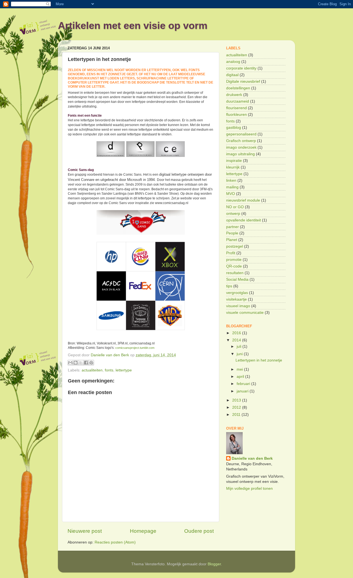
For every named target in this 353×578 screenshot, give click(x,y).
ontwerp (233, 214)
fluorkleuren (236, 115)
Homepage (143, 531)
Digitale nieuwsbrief (243, 81)
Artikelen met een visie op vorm (132, 25)
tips (229, 286)
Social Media (237, 279)
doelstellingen (238, 88)
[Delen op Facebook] (86, 362)
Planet (231, 240)
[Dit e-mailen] (70, 362)
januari (243, 391)
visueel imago (238, 306)
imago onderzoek (241, 147)
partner (232, 227)
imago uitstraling (240, 154)
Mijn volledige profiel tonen (249, 488)
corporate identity (241, 68)
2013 (237, 400)
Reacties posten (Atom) (115, 542)
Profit (230, 253)
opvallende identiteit (243, 220)
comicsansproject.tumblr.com (134, 347)
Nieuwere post (85, 531)
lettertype (124, 370)
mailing (232, 187)
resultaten (235, 273)
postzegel (234, 246)
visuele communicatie (245, 313)
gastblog (233, 127)
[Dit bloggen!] (75, 362)
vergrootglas (237, 293)
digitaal (232, 75)
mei (240, 369)
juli (239, 346)
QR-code (234, 266)
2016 (237, 333)
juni (240, 354)
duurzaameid (237, 101)
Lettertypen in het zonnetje (259, 360)
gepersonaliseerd (241, 134)
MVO (230, 194)
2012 (237, 407)
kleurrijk (233, 167)
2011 (237, 415)
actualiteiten (92, 370)
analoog (233, 62)
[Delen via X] (81, 362)
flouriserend (236, 108)
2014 (237, 340)
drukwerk (234, 95)
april (241, 376)
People (232, 233)
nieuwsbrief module (243, 200)
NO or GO (235, 207)
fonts (109, 370)
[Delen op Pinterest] (91, 362)
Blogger (214, 564)
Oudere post (199, 531)
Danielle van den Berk (252, 458)
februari (244, 384)
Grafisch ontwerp (241, 141)
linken (231, 180)
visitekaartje (236, 299)
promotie (234, 260)
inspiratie (234, 161)
